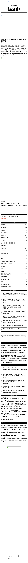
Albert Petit (3, 345)
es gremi (2, 350)
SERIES (2, 271)
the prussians (23, 360)
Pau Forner (20, 356)
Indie (13, 349)
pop (1, 358)
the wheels (3, 362)
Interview (3, 251)
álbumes (10, 362)
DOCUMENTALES (4, 238)
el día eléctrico (14, 347)
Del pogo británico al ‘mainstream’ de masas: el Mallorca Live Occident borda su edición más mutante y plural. (15, 295)
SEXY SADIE (18, 358)
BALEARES (3, 230)
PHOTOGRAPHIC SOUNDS (6, 264)
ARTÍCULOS (22, 43)
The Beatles (9, 360)
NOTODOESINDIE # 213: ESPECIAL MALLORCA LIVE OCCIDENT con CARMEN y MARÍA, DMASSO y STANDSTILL (13, 307)
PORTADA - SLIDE (7, 411)
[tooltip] (10, 556)
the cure (13, 360)
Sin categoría (4, 276)
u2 (6, 362)
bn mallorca (9, 345)
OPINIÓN (2, 258)
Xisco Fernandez (7, 43)
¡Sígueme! (3, 218)
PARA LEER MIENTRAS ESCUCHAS (8, 261)
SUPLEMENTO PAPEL (5, 279)
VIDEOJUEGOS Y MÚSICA (6, 284)
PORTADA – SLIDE (5, 266)
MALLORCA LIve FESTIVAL (17, 353)
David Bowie (5, 347)
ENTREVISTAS (4, 245)
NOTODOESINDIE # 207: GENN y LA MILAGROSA (13, 325)
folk (8, 350)
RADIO (2, 269)
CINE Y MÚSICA (4, 233)
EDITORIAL (3, 240)
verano (8, 362)
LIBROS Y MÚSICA (4, 253)
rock (10, 358)
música (3, 355)
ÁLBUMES (3, 225)
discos (9, 347)
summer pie (5, 360)
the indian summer (18, 360)
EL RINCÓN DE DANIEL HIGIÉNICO (8, 243)
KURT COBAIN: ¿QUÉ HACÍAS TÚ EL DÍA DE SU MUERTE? (13, 40)
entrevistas (21, 347)
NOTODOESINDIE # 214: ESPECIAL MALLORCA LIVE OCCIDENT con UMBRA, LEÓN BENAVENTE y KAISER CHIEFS (14, 301)
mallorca (8, 352)
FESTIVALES (3, 248)
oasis (18, 356)
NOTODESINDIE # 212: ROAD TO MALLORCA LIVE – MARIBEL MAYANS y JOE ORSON (14, 317)
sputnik (22, 358)
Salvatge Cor (14, 358)
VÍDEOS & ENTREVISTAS (6, 287)
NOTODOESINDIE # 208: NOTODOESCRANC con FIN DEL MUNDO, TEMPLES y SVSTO (15, 321)
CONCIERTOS (3, 235)
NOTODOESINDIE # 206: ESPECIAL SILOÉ (11, 328)
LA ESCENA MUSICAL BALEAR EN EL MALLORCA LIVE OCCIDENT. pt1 (14, 312)
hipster (11, 350)
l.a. (18, 350)
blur (5, 345)
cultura (2, 347)
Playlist (24, 356)
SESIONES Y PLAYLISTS (6, 274)
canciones (13, 345)
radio (3, 358)
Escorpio (25, 347)
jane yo (16, 350)
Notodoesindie (11, 355)
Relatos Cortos (8, 358)
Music (2, 256)
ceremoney (17, 345)
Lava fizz (21, 350)
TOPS (2, 282)
